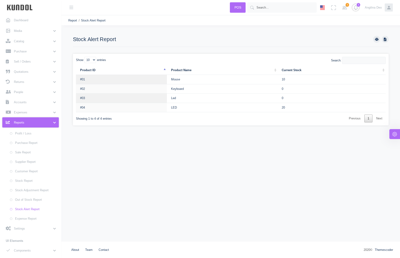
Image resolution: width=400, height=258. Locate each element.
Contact (104, 250)
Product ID (87, 70)
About (75, 250)
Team (89, 250)
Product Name (181, 70)
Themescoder (384, 250)
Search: (336, 60)
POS (237, 7)
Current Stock (291, 70)
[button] (30, 30)
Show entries (91, 60)
